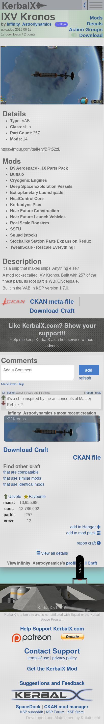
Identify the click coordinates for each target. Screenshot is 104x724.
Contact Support (52, 650)
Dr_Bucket (8, 392)
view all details (54, 553)
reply (98, 392)
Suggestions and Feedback (52, 682)
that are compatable (21, 472)
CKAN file (87, 457)
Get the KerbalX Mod (52, 668)
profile (72, 563)
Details (95, 23)
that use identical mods (23, 484)
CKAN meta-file (52, 301)
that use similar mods (22, 478)
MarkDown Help (12, 384)
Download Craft (52, 310)
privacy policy (64, 658)
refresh (85, 378)
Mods (96, 18)
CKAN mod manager (66, 706)
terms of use (38, 658)
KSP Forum (55, 712)
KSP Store (75, 712)
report (89, 392)
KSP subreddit (31, 712)
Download (91, 35)
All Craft (89, 563)
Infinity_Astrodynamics (29, 24)
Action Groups (86, 29)
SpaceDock (28, 706)
